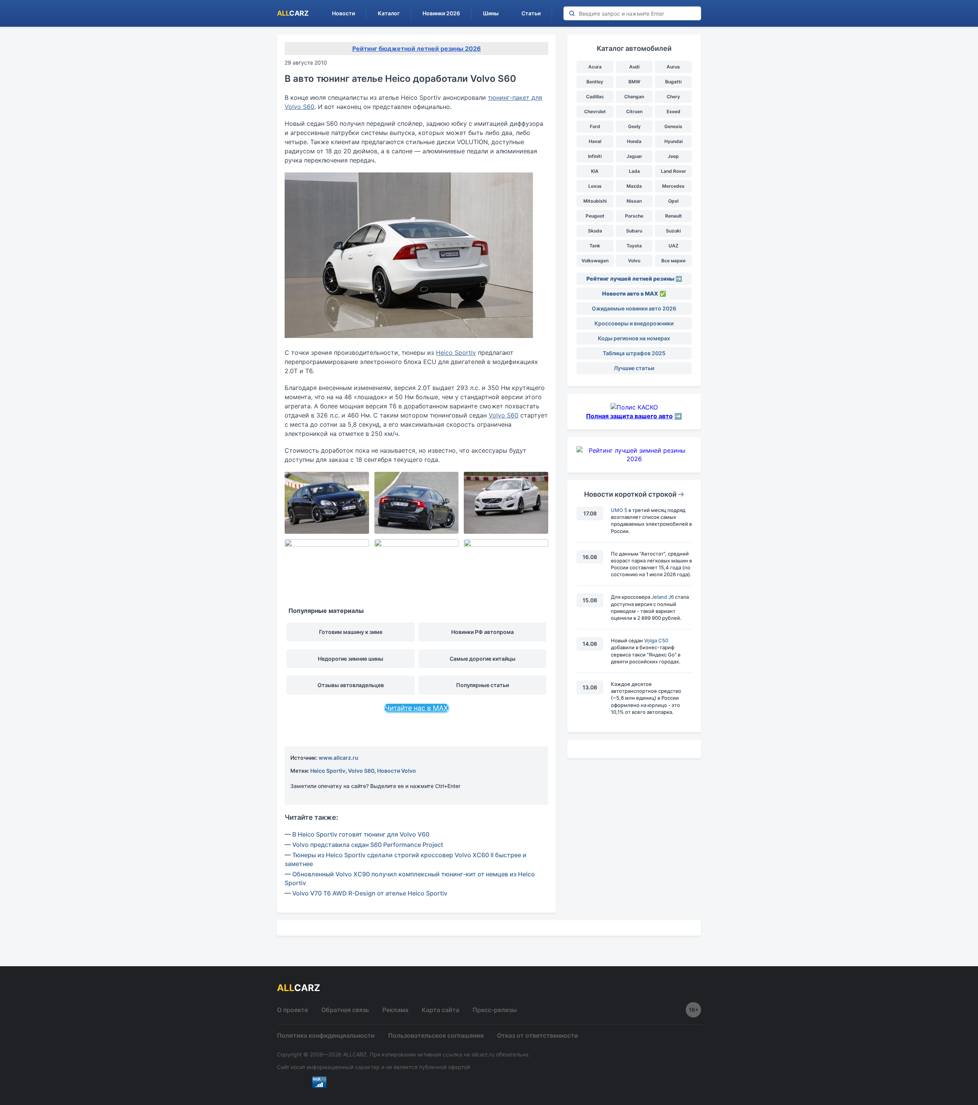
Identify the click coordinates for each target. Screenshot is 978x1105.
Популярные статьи (482, 685)
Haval (595, 141)
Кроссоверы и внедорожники (634, 323)
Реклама (395, 1010)
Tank (594, 246)
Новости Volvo (396, 770)
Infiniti (595, 156)
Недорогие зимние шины (350, 658)
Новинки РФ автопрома (482, 632)
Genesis (673, 126)
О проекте (292, 1010)
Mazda (634, 186)
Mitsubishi (595, 201)
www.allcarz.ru (338, 757)
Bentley (594, 81)
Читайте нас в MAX (416, 708)
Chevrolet (595, 111)
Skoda (595, 231)
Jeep (673, 156)
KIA (595, 171)
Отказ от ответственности (537, 1035)
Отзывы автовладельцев (350, 685)
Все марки (673, 260)
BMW (634, 81)
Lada (634, 171)
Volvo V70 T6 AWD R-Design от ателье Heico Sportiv (369, 893)
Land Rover (673, 171)
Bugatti (673, 81)
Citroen (634, 111)
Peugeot (595, 216)
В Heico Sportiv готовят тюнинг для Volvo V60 (360, 834)
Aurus (673, 67)
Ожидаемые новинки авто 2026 (634, 308)
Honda (634, 141)
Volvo (634, 260)
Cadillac (595, 96)
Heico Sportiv (456, 352)
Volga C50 (656, 640)
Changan (634, 96)
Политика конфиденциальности (326, 1035)
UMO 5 (619, 510)
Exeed (673, 111)
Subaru (634, 231)
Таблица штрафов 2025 (634, 353)
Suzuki (673, 231)
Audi (634, 67)
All (293, 13)
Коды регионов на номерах (634, 338)
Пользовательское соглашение (436, 1035)
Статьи (531, 13)
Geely (634, 126)
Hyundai (673, 141)
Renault (673, 216)
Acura (595, 67)
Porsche (634, 216)
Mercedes (673, 186)
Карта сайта (440, 1010)
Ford (595, 126)
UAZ (673, 246)
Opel (673, 201)
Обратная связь (345, 1010)
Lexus (595, 186)
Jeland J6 (662, 597)
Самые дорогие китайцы (482, 658)
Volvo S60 (503, 415)
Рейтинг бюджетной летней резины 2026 (416, 48)
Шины (491, 13)
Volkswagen (595, 260)
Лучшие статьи (634, 368)
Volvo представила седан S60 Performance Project (367, 844)
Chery (673, 96)
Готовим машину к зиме (350, 632)
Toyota (634, 246)
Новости (343, 13)
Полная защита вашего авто (629, 416)
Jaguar (634, 156)
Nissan (634, 201)
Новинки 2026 (441, 13)
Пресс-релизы (495, 1010)
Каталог (389, 13)
